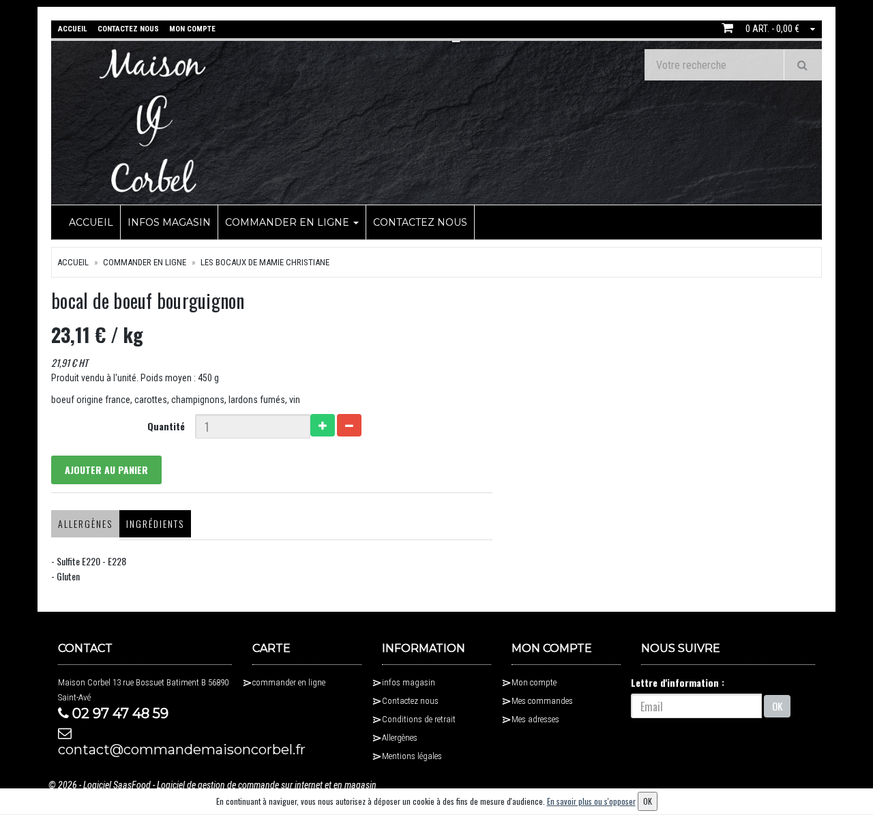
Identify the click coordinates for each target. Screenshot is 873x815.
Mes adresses (535, 719)
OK (777, 705)
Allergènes (85, 523)
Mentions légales (412, 756)
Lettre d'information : (677, 682)
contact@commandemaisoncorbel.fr (145, 749)
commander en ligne (288, 222)
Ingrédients (155, 523)
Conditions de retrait (419, 719)
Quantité (166, 426)
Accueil (91, 222)
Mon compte (534, 682)
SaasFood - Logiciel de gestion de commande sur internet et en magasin (244, 785)
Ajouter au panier (106, 469)
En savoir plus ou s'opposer (591, 801)
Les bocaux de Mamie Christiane (265, 262)
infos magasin (169, 222)
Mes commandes (542, 701)
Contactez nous (420, 222)
